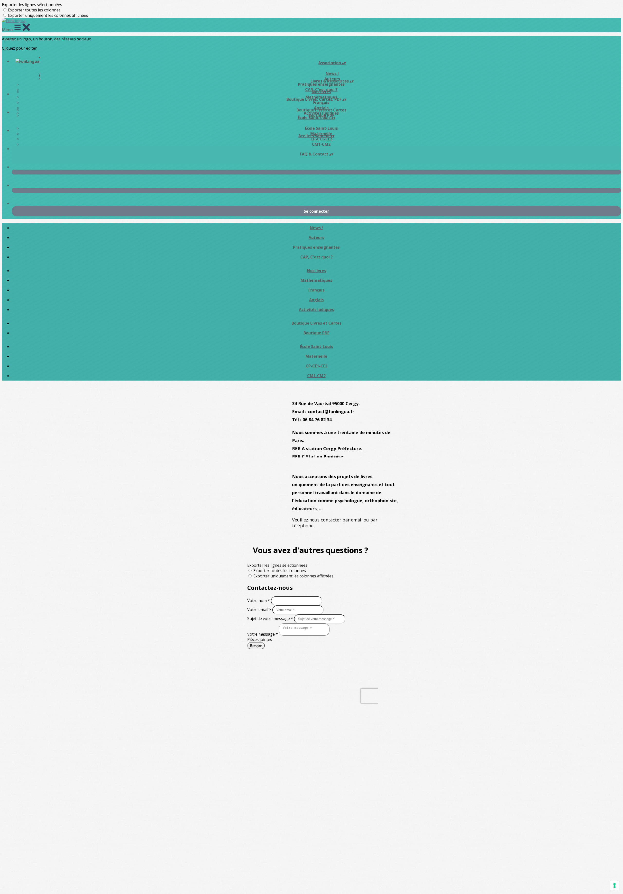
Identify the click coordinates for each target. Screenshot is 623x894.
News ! (316, 227)
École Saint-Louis (321, 128)
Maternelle (316, 356)
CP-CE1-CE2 (321, 139)
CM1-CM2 (321, 144)
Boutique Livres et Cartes (321, 110)
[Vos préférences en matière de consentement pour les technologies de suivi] (614, 885)
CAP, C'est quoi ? (316, 257)
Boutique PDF (316, 333)
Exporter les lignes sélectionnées (32, 4)
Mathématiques (316, 280)
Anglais (316, 299)
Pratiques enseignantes (321, 84)
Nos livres (321, 91)
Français (321, 102)
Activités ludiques (316, 309)
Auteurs (316, 237)
